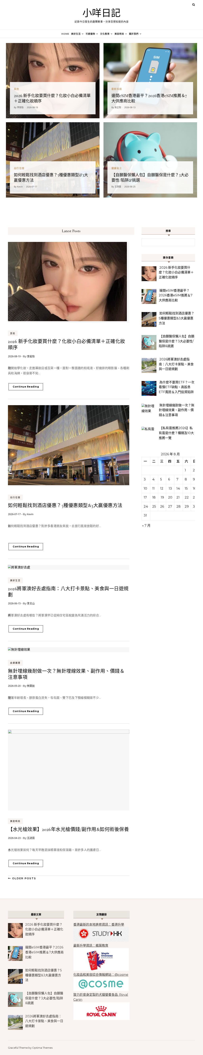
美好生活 (76, 33)
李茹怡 (31, 356)
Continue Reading (26, 386)
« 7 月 (146, 525)
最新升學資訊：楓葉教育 (90, 945)
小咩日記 (101, 13)
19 (162, 497)
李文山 (31, 603)
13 (170, 488)
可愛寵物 (90, 33)
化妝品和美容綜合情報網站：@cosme (100, 975)
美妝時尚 (119, 33)
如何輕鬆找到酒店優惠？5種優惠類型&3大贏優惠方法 (65, 505)
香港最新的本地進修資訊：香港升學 (98, 924)
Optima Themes (42, 1047)
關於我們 (134, 33)
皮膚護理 (15, 663)
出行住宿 (15, 497)
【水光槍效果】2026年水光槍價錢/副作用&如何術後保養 (68, 829)
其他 (12, 333)
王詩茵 (31, 838)
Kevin (30, 514)
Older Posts (23, 878)
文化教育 (105, 33)
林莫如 (31, 685)
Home (65, 33)
